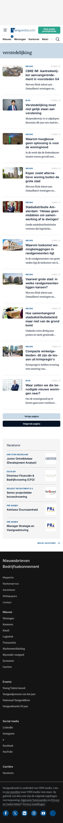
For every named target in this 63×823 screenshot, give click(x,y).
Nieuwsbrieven (16, 560)
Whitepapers (10, 596)
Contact (7, 602)
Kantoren (8, 624)
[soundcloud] (53, 813)
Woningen (8, 618)
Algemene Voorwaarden (34, 800)
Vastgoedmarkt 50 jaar (15, 706)
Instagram (8, 733)
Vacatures (8, 772)
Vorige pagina (32, 416)
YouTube (8, 751)
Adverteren (9, 589)
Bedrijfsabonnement (21, 566)
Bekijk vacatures (46, 543)
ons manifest (13, 792)
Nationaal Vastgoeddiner (16, 700)
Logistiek (8, 636)
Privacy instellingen (34, 804)
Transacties (9, 642)
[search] (57, 39)
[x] (15, 813)
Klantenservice (11, 583)
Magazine (8, 577)
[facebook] (6, 813)
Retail (6, 630)
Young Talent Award (14, 688)
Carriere (7, 666)
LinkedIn (8, 727)
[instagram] (34, 813)
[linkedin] (25, 813)
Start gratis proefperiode (49, 30)
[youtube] (43, 813)
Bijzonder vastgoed (13, 654)
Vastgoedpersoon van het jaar (19, 694)
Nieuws (7, 612)
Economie (8, 660)
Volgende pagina (31, 423)
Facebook (8, 745)
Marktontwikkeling (14, 648)
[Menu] (5, 30)
